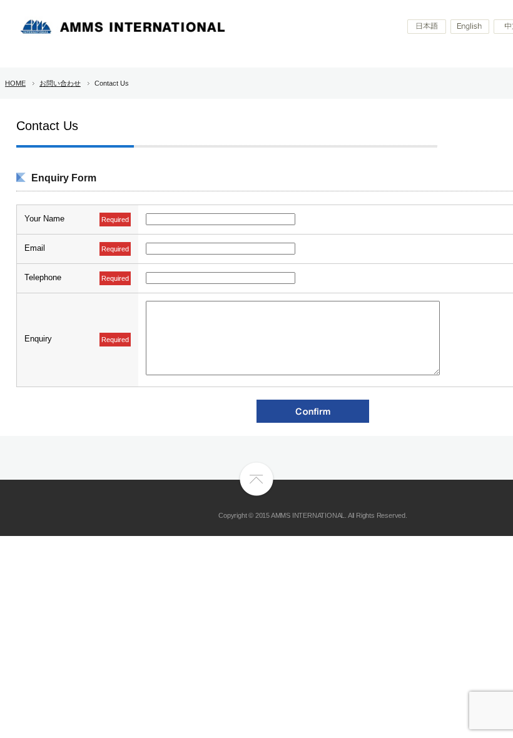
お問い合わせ (60, 83)
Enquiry (38, 338)
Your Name (44, 218)
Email (34, 248)
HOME (15, 83)
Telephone (42, 277)
